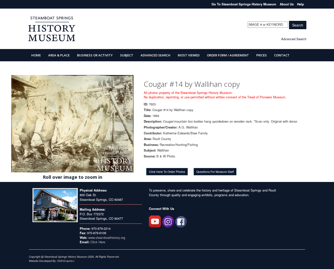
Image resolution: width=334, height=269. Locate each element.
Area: (148, 139)
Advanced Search (293, 39)
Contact (281, 55)
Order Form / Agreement (228, 55)
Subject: (150, 150)
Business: (151, 144)
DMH (65, 261)
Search (297, 25)
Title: (147, 110)
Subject (126, 55)
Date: (147, 116)
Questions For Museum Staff (215, 171)
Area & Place (59, 55)
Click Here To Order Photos (167, 171)
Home (36, 55)
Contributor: (153, 133)
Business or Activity (95, 55)
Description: (153, 121)
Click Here (97, 242)
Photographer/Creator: (161, 127)
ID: (146, 104)
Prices (261, 55)
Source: (150, 156)
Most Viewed (189, 55)
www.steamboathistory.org (106, 237)
